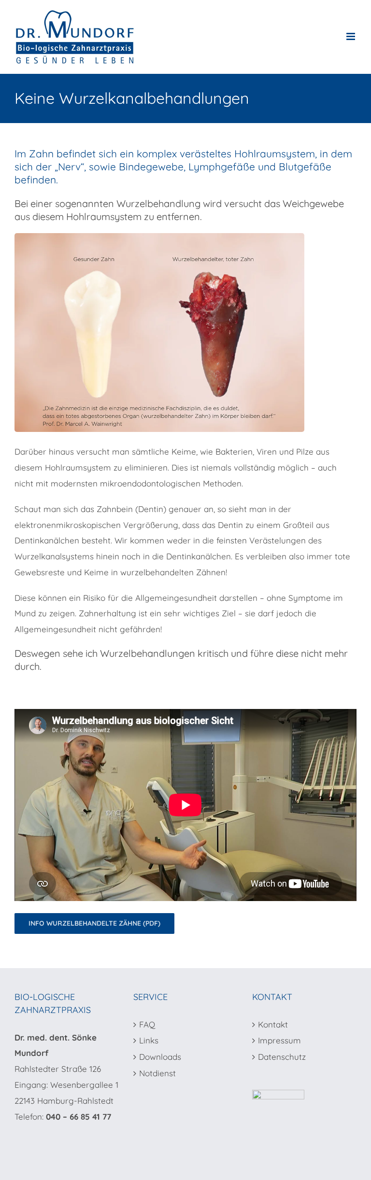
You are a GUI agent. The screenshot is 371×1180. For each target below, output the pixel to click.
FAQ (147, 1024)
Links (148, 1040)
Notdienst (157, 1073)
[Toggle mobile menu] (351, 36)
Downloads (160, 1057)
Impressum (279, 1040)
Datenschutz (282, 1057)
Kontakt (273, 1024)
